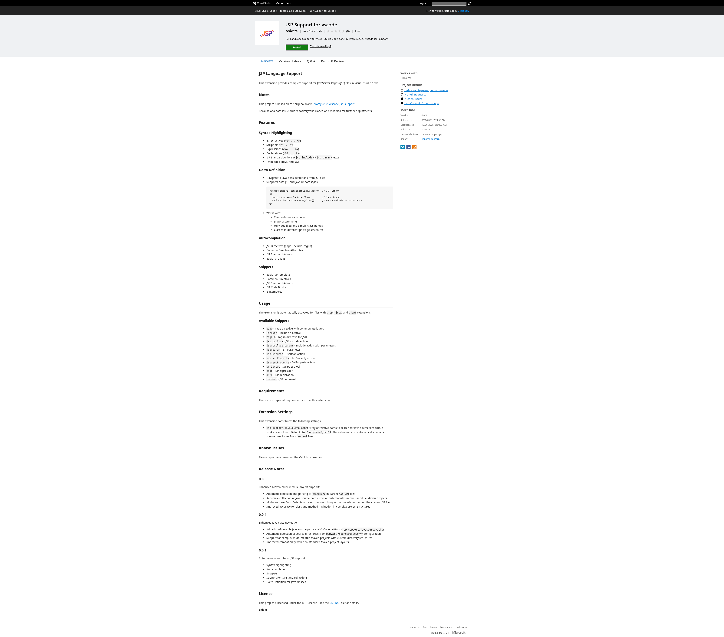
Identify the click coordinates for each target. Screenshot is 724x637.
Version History (290, 61)
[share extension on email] (414, 148)
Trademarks (461, 626)
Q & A (311, 61)
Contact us (415, 626)
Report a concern (430, 139)
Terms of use (446, 626)
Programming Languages (293, 10)
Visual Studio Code (265, 10)
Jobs (425, 626)
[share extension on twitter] (403, 148)
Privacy (433, 626)
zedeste (292, 30)
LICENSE (335, 603)
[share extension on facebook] (409, 148)
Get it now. (463, 10)
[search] (469, 4)
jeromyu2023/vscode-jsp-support (333, 104)
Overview (266, 61)
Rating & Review (332, 61)
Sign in (423, 3)
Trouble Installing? (320, 46)
